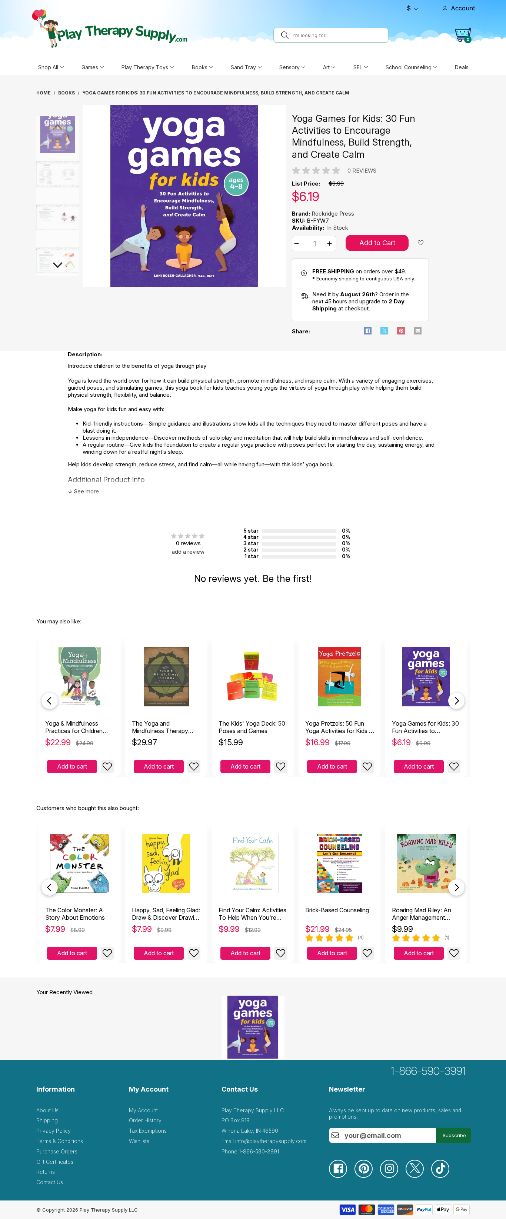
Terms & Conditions (59, 1141)
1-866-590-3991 (428, 1071)
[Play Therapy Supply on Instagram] (393, 1176)
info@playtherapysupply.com (270, 1141)
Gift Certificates (54, 1162)
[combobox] (339, 35)
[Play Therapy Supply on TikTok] (444, 1176)
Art (326, 67)
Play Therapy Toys (144, 67)
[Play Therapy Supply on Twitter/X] (418, 1176)
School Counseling (409, 67)
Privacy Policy (53, 1131)
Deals (462, 67)
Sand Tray (243, 67)
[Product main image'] (39, 131)
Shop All (48, 67)
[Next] (58, 264)
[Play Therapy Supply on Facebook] (341, 1176)
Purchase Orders (56, 1151)
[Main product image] (184, 285)
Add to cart (72, 766)
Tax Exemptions (148, 1131)
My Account (143, 1110)
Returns (45, 1172)
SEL (357, 67)
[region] (184, 196)
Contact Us (49, 1182)
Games (89, 67)
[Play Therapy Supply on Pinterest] (367, 1176)
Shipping (47, 1120)
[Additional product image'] (39, 174)
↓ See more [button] (83, 491)
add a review (188, 551)
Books (199, 67)
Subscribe (454, 1135)
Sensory (289, 67)
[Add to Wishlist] (107, 766)
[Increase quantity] (330, 243)
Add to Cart (377, 243)
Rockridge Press (333, 213)
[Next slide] (456, 701)
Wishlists (139, 1141)
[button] (297, 243)
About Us (47, 1110)
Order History (145, 1120)
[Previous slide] (49, 701)
